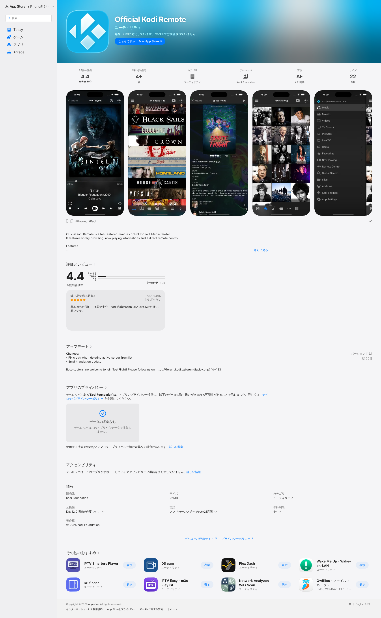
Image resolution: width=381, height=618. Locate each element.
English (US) (363, 604)
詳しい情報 (176, 447)
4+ (275, 511)
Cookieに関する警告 (151, 609)
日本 (348, 604)
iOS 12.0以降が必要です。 (83, 511)
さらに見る (261, 250)
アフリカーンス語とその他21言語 (191, 511)
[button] (28, 29)
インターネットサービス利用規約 (84, 609)
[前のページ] (62, 153)
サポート (172, 609)
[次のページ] (377, 153)
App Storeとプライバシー (121, 609)
